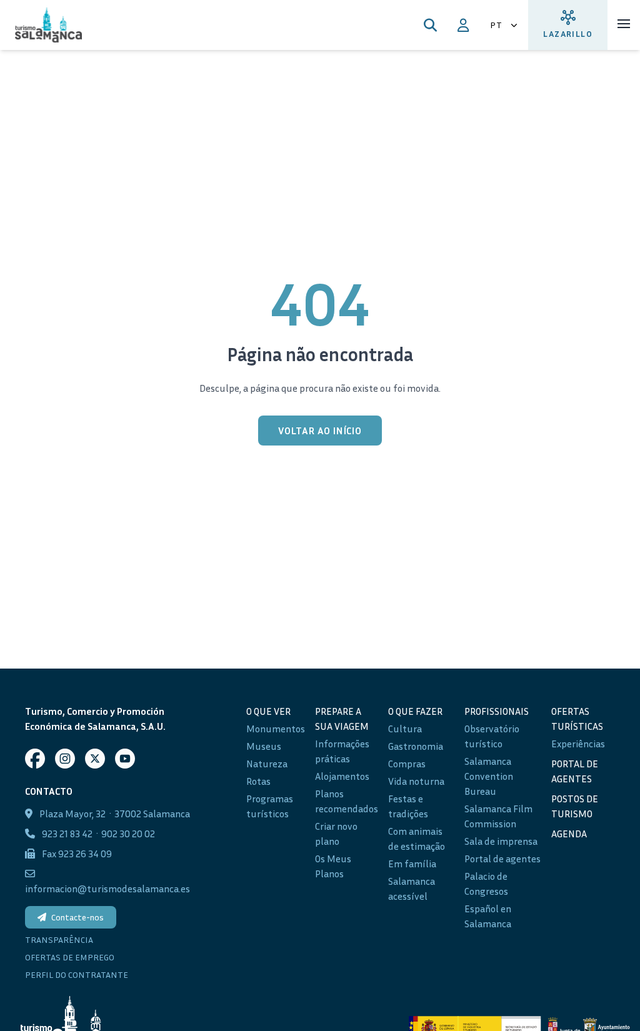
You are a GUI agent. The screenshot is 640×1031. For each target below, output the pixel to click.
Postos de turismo (574, 806)
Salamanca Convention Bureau (488, 776)
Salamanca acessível (411, 888)
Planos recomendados (346, 801)
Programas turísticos (269, 806)
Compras (407, 763)
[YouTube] (125, 759)
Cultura (405, 728)
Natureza (267, 763)
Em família (412, 863)
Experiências (578, 743)
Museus (263, 746)
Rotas (258, 781)
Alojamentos (342, 776)
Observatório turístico (491, 736)
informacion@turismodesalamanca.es (107, 888)
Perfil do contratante (76, 974)
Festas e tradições (408, 806)
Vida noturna (416, 781)
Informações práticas (342, 751)
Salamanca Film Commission (498, 816)
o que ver (268, 711)
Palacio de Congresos (486, 883)
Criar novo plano (336, 833)
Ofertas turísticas (577, 718)
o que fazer (415, 711)
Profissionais (496, 711)
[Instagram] (65, 759)
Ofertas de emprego (69, 957)
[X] (95, 759)
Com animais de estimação (416, 838)
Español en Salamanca (487, 916)
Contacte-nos (77, 917)
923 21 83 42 (67, 833)
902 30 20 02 (128, 833)
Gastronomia (415, 746)
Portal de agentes (502, 858)
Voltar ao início (320, 430)
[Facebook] (35, 759)
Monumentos (275, 728)
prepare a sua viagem (342, 718)
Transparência (59, 939)
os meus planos (333, 866)
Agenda (569, 833)
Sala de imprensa (501, 841)
